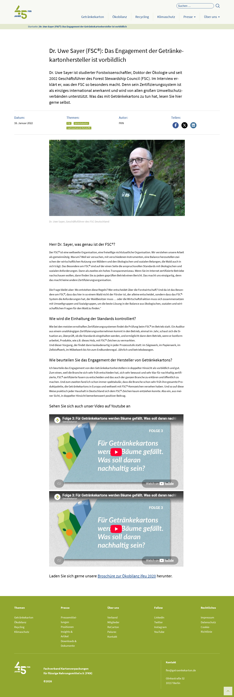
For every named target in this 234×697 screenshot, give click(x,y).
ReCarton (113, 627)
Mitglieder (113, 622)
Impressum (207, 617)
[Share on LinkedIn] (193, 125)
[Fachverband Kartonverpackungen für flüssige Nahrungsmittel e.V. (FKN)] (22, 12)
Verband (112, 617)
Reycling (19, 627)
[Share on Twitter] (184, 125)
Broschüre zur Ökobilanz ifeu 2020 (127, 576)
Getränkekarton (92, 17)
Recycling (142, 17)
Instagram (160, 627)
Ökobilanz (119, 17)
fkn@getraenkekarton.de (181, 670)
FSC (69, 123)
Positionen (67, 627)
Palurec (111, 632)
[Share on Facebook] (176, 125)
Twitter (158, 622)
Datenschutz (208, 622)
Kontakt (112, 636)
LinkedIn (159, 617)
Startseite (33, 26)
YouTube (159, 632)
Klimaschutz (166, 17)
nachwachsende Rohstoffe (78, 128)
